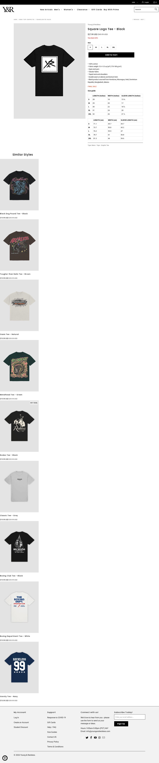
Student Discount (21, 727)
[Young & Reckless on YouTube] (95, 737)
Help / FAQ (51, 727)
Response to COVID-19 (56, 717)
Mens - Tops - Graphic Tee (100, 145)
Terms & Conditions (55, 747)
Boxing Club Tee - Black (19, 547)
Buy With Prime (111, 9)
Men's (57, 9)
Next (142, 19)
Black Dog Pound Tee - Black (19, 184)
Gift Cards (96, 9)
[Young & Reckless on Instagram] (99, 737)
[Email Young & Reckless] (103, 737)
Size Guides (52, 732)
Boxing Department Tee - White (19, 607)
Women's (68, 9)
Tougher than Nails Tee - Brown (19, 245)
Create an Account (21, 722)
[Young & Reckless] (13, 9)
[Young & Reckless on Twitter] (82, 737)
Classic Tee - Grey (19, 486)
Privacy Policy (53, 742)
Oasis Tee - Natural (19, 305)
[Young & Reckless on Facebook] (91, 737)
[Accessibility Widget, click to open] (5, 758)
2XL (113, 47)
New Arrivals (46, 9)
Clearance (82, 9)
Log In (16, 717)
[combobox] (146, 9)
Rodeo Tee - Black (19, 426)
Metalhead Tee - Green (19, 365)
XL (107, 47)
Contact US (51, 737)
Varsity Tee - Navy (19, 667)
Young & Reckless (94, 24)
